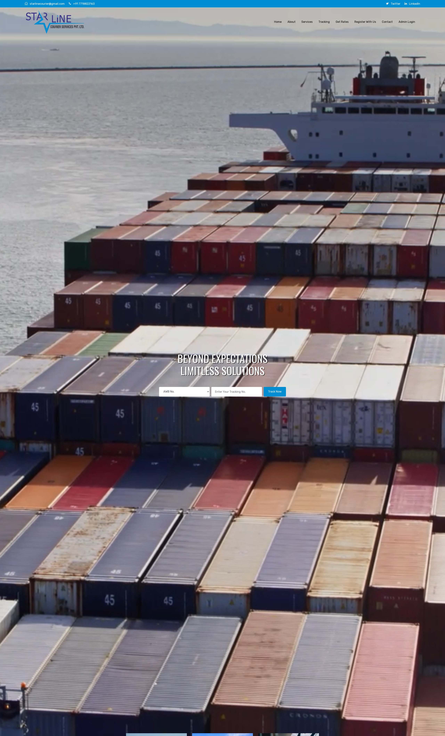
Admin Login (407, 21)
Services (307, 21)
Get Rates (342, 21)
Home (278, 21)
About (292, 21)
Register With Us (365, 21)
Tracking (324, 21)
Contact (387, 21)
